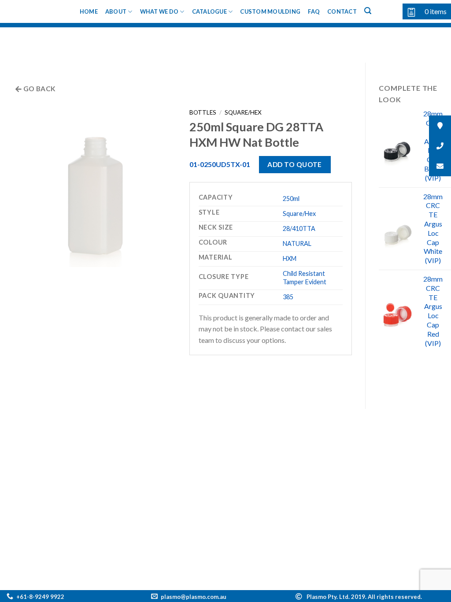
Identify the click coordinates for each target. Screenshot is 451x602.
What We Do (159, 11)
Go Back (39, 89)
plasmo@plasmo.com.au (193, 596)
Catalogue (209, 11)
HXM (289, 258)
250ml (291, 198)
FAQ (314, 11)
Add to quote (294, 164)
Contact (342, 11)
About (115, 11)
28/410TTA (299, 228)
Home (89, 11)
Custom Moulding (270, 11)
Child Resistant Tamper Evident (304, 278)
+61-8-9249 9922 (40, 596)
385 (288, 297)
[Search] (367, 10)
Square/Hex (243, 112)
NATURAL (297, 243)
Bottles (202, 112)
